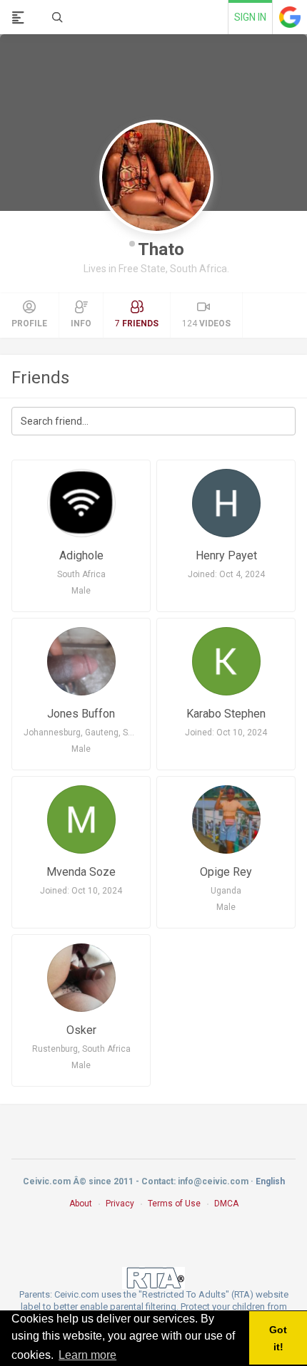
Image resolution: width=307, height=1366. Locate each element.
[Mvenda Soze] (81, 819)
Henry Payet (226, 555)
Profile (29, 323)
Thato (161, 249)
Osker (81, 1030)
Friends (40, 378)
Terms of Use (174, 1204)
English (270, 1181)
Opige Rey (226, 872)
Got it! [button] (278, 1338)
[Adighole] (81, 503)
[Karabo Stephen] (225, 661)
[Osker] (81, 977)
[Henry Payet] (225, 503)
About (80, 1204)
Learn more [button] (87, 1355)
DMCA (226, 1204)
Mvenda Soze (81, 872)
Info (81, 323)
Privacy (120, 1204)
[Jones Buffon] (81, 661)
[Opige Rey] (225, 819)
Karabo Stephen (226, 713)
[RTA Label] (153, 1277)
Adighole (81, 555)
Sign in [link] (250, 17)
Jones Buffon (81, 713)
